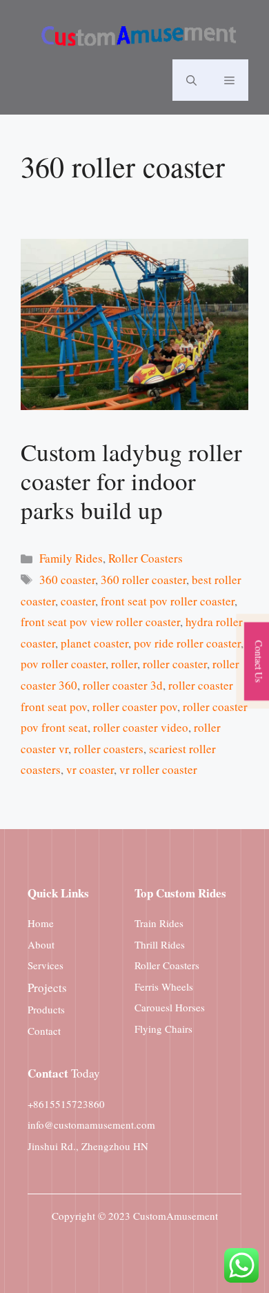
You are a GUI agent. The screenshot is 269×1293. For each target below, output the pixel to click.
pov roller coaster (63, 664)
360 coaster (67, 579)
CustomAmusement (175, 1216)
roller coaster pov (134, 706)
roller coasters (108, 749)
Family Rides (71, 558)
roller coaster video (140, 727)
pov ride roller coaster (187, 643)
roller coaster (175, 664)
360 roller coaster (143, 579)
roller (124, 664)
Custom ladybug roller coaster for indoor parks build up (131, 481)
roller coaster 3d (123, 685)
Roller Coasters (145, 558)
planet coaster (94, 643)
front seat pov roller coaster (168, 601)
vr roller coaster (158, 769)
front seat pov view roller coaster (100, 622)
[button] (191, 80)
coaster (78, 601)
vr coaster (90, 769)
